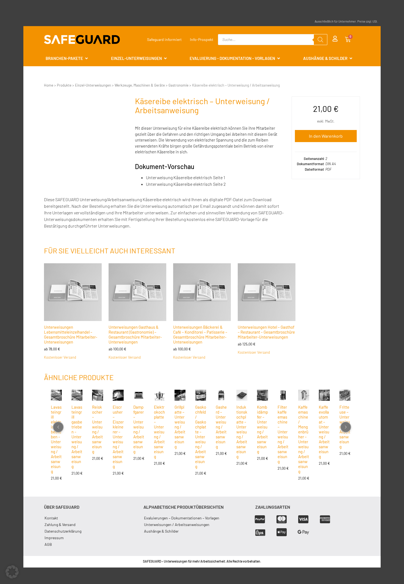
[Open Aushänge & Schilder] (351, 58)
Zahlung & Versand (60, 524)
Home (48, 85)
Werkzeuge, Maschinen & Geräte (140, 85)
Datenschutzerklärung (63, 531)
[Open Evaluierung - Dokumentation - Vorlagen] (278, 58)
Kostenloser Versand (60, 357)
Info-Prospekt (201, 39)
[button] (12, 572)
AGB (48, 544)
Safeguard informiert (164, 39)
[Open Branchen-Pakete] (86, 58)
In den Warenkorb (326, 136)
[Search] (320, 39)
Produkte (64, 85)
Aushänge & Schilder (161, 531)
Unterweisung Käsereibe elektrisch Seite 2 (186, 184)
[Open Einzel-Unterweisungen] (165, 58)
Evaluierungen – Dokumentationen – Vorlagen (181, 518)
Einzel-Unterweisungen (93, 85)
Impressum (54, 537)
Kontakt (51, 518)
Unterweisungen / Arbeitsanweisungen (176, 524)
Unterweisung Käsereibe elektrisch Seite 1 (185, 177)
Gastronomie (178, 85)
